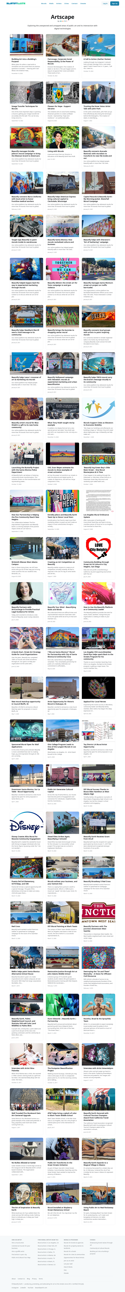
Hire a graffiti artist (18, 1251)
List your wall (68, 1264)
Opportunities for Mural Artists (74, 1257)
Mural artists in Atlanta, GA (47, 1255)
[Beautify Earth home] (16, 3)
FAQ (65, 1270)
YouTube (30, 1288)
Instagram (15, 1288)
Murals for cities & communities (74, 1254)
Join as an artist (69, 1261)
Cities (66, 3)
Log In (105, 3)
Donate (83, 3)
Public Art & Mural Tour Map (21, 1257)
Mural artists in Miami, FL (46, 1261)
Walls (51, 3)
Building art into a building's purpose (99, 1252)
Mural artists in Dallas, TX (46, 1252)
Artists (58, 3)
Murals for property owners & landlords (73, 1247)
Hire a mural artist (18, 1243)
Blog (28, 1279)
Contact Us (21, 1279)
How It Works (68, 1267)
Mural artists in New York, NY (47, 1246)
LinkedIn (23, 1288)
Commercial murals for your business (21, 1247)
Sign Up (114, 3)
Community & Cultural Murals (99, 1248)
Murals (43, 3)
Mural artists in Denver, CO (46, 1265)
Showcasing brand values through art (101, 1244)
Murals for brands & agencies (73, 1243)
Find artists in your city (19, 1254)
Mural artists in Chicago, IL (46, 1249)
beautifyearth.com (41, 1288)
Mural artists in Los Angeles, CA (48, 1243)
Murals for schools (70, 1251)
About (14, 1279)
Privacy (34, 1279)
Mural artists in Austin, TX (46, 1258)
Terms (41, 1279)
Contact (75, 3)
